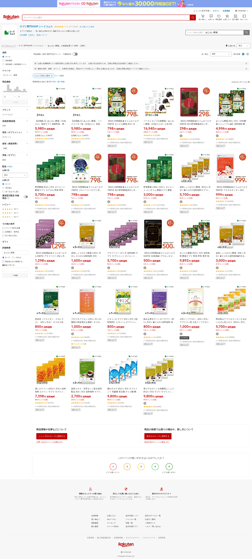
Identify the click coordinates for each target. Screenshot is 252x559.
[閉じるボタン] (246, 63)
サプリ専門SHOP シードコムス (36, 26)
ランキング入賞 (80, 344)
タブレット (6, 137)
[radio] (3, 57)
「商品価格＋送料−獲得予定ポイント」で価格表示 (51, 54)
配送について (42, 35)
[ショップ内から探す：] (246, 32)
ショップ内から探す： (196, 33)
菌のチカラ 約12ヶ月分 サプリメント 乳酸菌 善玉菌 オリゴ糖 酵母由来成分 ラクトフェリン (122, 391)
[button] (242, 11)
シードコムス (7, 114)
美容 (4, 160)
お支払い (31, 35)
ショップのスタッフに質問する (51, 436)
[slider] (2, 92)
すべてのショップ (9, 46)
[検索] (193, 17)
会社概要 (23, 35)
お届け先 (5, 170)
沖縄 (5, 148)
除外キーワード (8, 265)
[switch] (26, 197)
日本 (4, 126)
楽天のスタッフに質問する (158, 436)
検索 (16, 102)
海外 (10, 167)
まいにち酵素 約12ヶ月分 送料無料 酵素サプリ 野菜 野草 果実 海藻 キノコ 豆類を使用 (195, 256)
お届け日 (5, 180)
